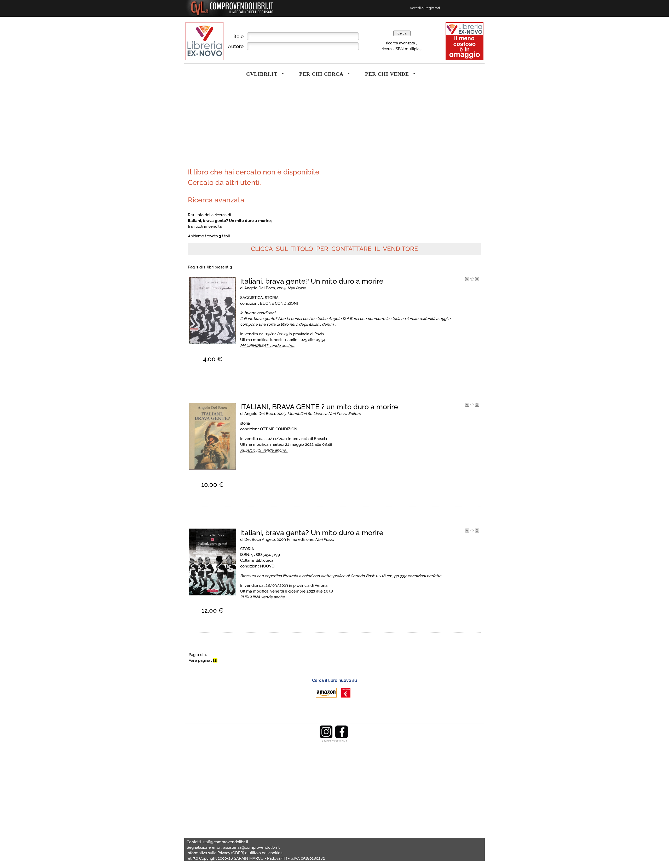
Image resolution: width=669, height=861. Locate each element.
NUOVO (267, 566)
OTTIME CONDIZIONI (279, 429)
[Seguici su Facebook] (341, 737)
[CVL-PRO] (472, 280)
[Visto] (467, 280)
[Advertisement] (260, 126)
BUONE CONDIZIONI (279, 303)
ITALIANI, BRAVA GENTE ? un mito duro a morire (319, 407)
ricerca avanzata (400, 43)
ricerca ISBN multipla (400, 48)
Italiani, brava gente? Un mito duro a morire (311, 281)
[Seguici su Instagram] (326, 737)
